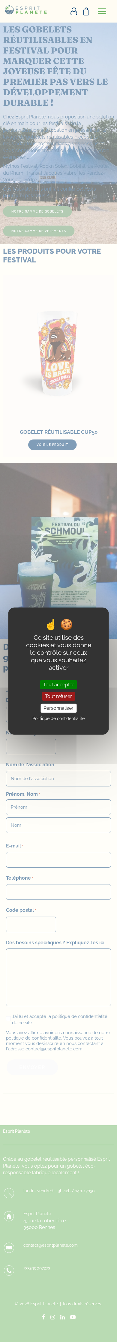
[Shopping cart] (83, 11)
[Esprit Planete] (26, 9)
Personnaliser (59, 708)
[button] (102, 11)
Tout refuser (58, 696)
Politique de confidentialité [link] (58, 718)
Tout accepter (58, 685)
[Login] (71, 11)
